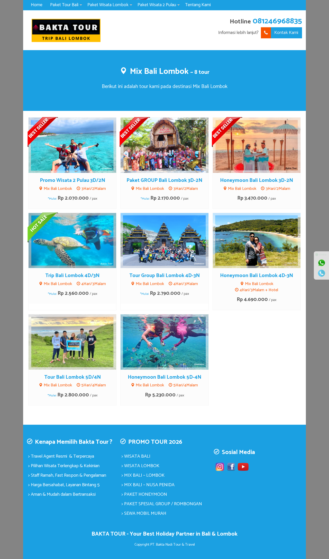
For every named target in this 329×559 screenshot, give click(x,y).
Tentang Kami (198, 4)
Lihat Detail (77, 145)
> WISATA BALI (136, 456)
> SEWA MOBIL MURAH (144, 513)
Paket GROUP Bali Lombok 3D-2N (164, 180)
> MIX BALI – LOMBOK (143, 475)
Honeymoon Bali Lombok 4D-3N (256, 275)
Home (36, 4)
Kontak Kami (286, 33)
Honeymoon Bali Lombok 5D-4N (164, 377)
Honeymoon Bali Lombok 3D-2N (256, 180)
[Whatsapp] (321, 263)
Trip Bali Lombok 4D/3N (72, 275)
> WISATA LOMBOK (140, 466)
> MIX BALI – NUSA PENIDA (148, 485)
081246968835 (277, 21)
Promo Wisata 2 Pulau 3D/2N (72, 180)
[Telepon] (321, 273)
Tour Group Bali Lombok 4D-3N (164, 275)
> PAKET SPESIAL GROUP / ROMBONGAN (162, 504)
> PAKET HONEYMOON (144, 494)
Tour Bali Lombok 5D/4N (72, 377)
